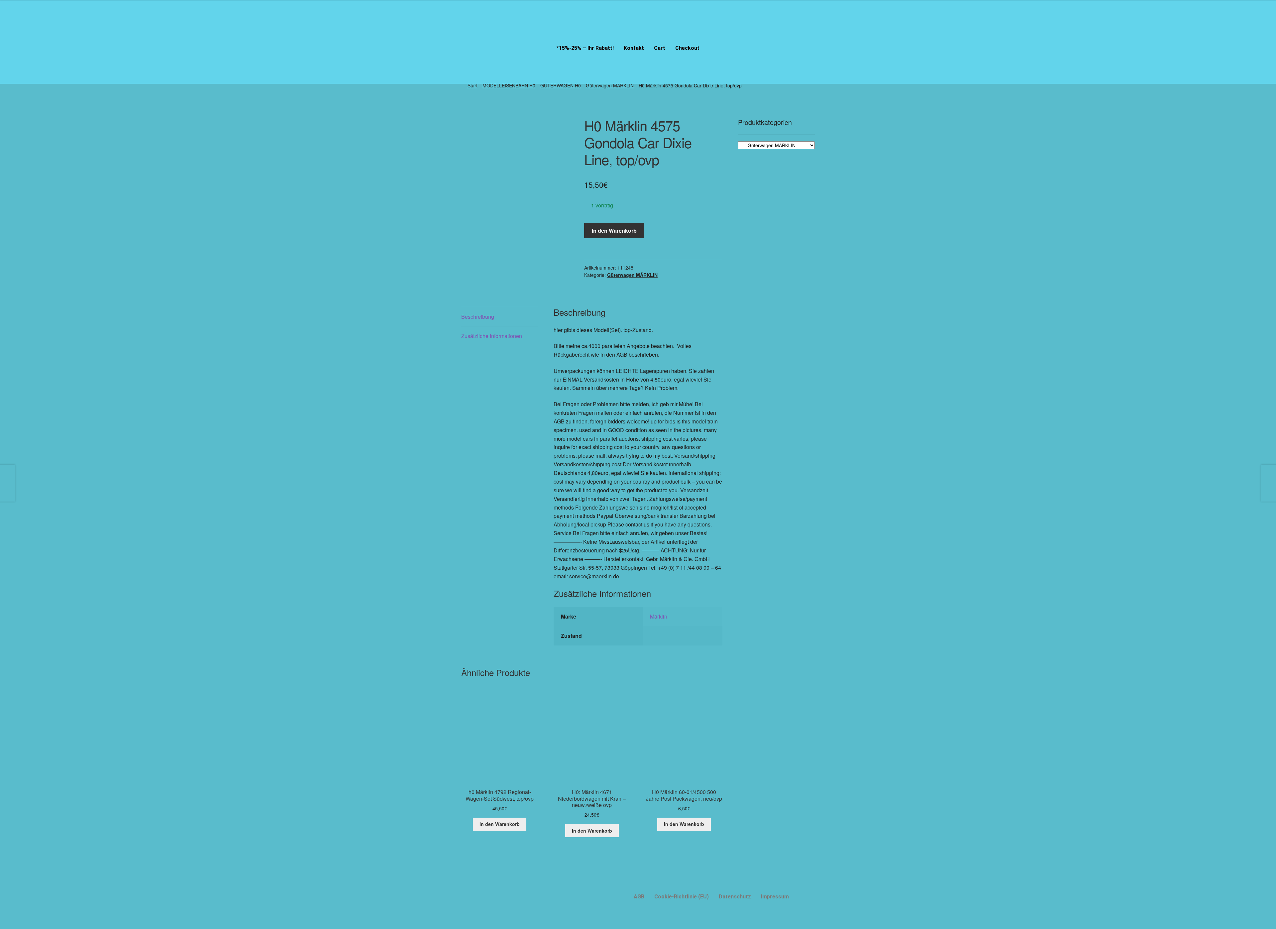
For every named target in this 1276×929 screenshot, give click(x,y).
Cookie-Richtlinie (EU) (681, 896)
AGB (639, 896)
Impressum (775, 896)
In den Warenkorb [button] (499, 824)
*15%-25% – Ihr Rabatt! (585, 48)
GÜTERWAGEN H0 (560, 85)
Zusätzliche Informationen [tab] (491, 336)
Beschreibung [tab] (477, 316)
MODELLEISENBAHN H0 (508, 85)
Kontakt (634, 48)
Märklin (658, 616)
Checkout (687, 48)
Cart (659, 48)
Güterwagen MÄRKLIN (610, 85)
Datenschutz (735, 896)
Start (473, 85)
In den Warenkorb (614, 230)
